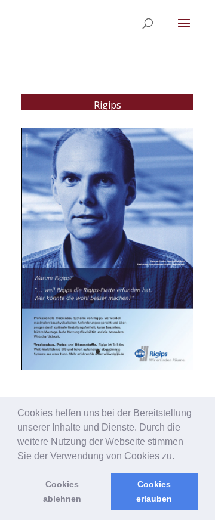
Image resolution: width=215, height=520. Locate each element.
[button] (178, 457)
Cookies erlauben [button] (154, 491)
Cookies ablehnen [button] (62, 491)
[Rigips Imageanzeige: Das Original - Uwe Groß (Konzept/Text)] (107, 369)
